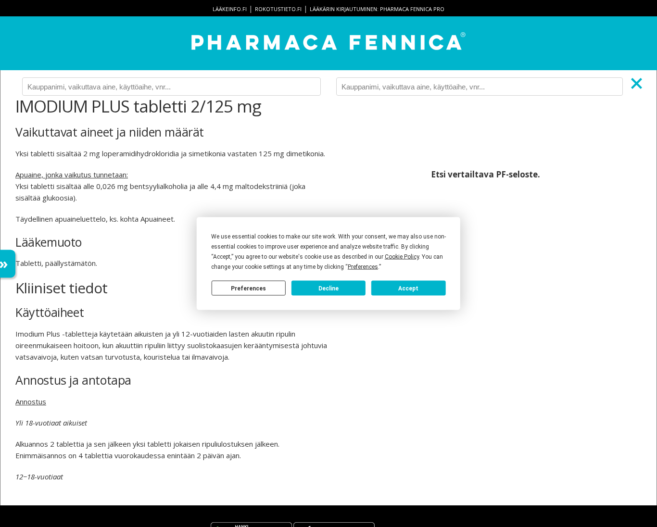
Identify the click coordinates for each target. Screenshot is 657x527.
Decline (328, 288)
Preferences (248, 288)
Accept (408, 288)
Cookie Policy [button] (402, 256)
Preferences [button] (363, 267)
